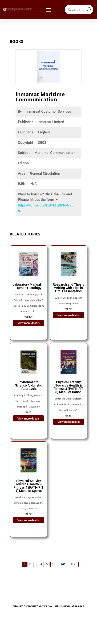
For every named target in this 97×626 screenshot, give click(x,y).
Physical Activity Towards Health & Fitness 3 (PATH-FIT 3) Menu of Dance (68, 387)
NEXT (73, 564)
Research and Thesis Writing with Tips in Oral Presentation (68, 288)
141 (63, 564)
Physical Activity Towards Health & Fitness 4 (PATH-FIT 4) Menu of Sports (29, 486)
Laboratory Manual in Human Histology (28, 286)
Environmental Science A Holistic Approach (28, 385)
